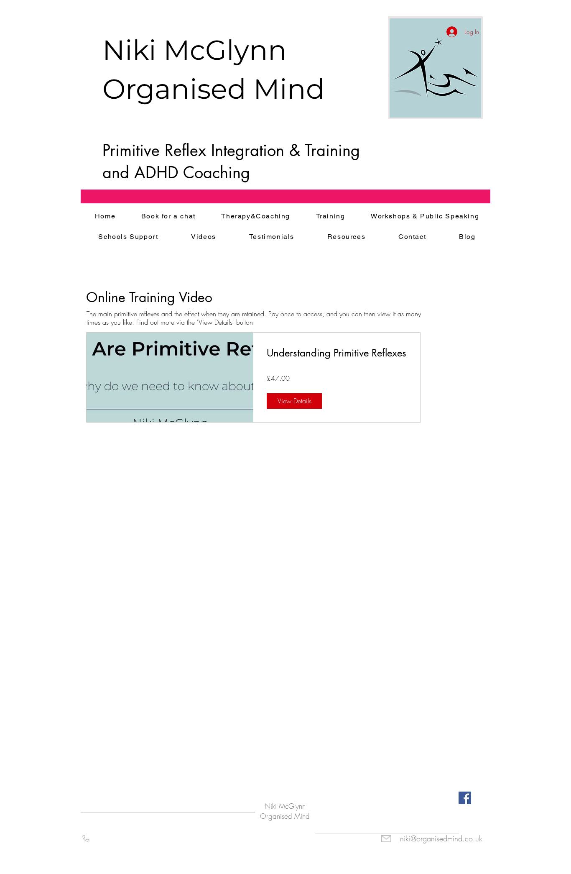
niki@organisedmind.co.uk (441, 838)
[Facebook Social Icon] (465, 798)
